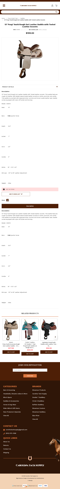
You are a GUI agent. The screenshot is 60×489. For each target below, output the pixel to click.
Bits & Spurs (7, 397)
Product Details (8, 87)
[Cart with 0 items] (56, 6)
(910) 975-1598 (11, 433)
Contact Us (7, 449)
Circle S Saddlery (38, 401)
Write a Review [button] (43, 29)
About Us (6, 441)
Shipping (6, 452)
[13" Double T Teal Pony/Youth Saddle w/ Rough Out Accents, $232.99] (30, 329)
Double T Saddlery (38, 397)
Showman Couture (38, 408)
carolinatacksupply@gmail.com (16, 429)
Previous (5, 337)
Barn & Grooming (9, 390)
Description (30, 206)
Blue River (35, 415)
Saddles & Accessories (11, 401)
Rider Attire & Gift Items (11, 408)
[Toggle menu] (4, 5)
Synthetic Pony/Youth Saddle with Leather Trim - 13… (49, 344)
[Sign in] (52, 6)
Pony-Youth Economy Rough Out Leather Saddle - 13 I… (11, 345)
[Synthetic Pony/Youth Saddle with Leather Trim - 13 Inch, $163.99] (49, 329)
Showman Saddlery (38, 412)
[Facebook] (7, 200)
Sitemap (30, 480)
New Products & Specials (12, 412)
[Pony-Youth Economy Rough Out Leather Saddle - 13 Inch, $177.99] (11, 329)
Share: (3, 200)
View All (6, 415)
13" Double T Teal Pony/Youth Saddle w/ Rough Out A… (30, 345)
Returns (6, 445)
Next (55, 337)
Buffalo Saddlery (38, 404)
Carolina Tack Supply (39, 393)
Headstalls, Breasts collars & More (15, 393)
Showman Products (39, 390)
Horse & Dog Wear (9, 404)
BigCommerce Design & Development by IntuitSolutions (30, 478)
